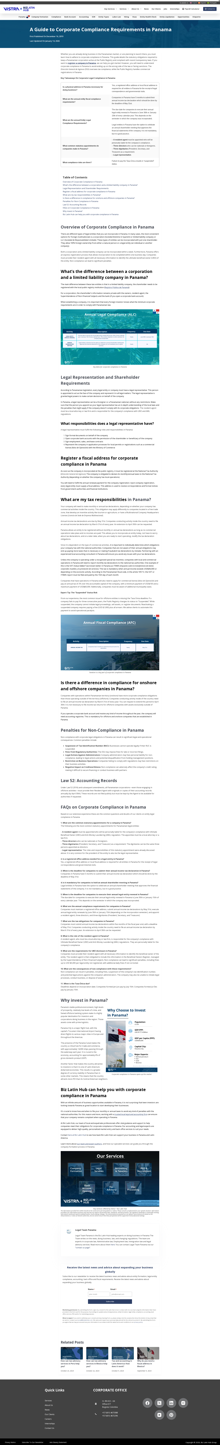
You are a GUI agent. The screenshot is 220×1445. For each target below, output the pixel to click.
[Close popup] (158, 624)
